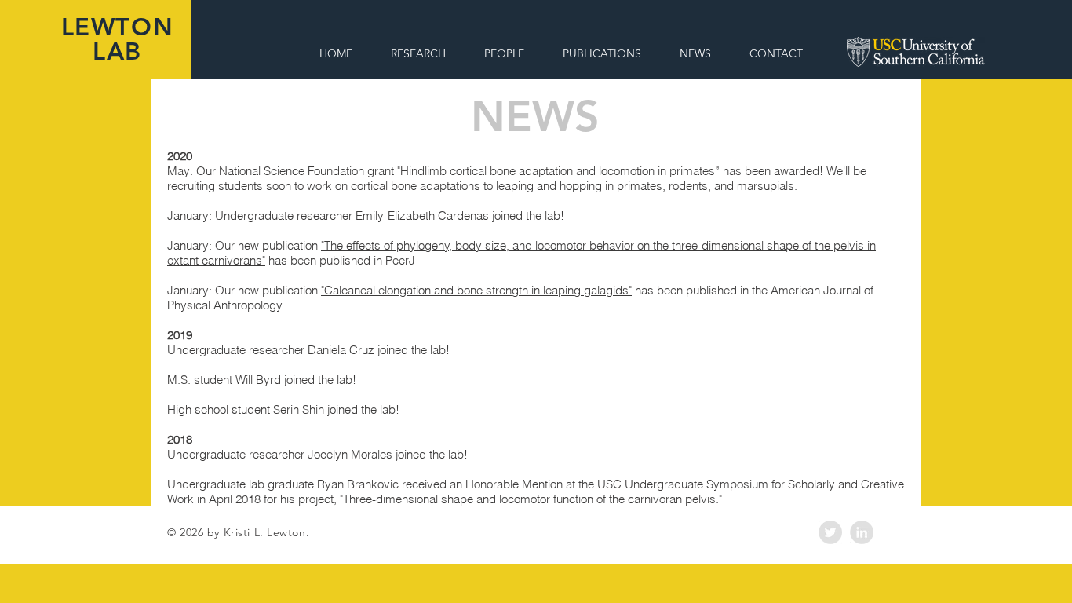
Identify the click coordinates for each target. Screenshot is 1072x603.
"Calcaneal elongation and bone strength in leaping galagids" (476, 290)
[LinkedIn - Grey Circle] (861, 532)
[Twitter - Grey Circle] (830, 532)
